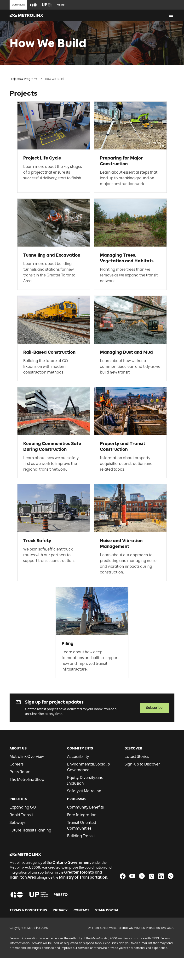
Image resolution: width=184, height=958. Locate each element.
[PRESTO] (61, 894)
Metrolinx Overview (27, 756)
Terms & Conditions (28, 910)
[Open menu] (170, 15)
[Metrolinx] (25, 854)
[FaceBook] (122, 876)
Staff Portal (107, 910)
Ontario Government (71, 862)
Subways (17, 822)
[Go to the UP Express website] (47, 5)
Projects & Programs (23, 79)
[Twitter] (142, 876)
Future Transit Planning (30, 830)
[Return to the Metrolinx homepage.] (26, 15)
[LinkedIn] (161, 876)
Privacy (60, 910)
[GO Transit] (17, 894)
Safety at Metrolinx (84, 791)
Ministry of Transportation (83, 877)
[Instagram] (151, 876)
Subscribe (154, 708)
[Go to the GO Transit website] (33, 5)
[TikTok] (170, 876)
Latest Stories (137, 756)
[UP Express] (38, 894)
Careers (16, 764)
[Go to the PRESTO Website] (60, 5)
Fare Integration (82, 815)
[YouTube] (132, 876)
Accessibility (78, 756)
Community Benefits (85, 807)
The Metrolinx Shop (27, 779)
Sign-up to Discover (142, 764)
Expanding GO (23, 807)
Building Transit (81, 836)
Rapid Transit (21, 815)
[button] (33, 4)
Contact (81, 910)
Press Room (20, 772)
